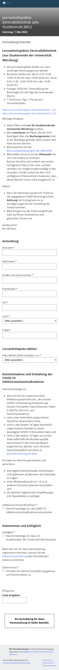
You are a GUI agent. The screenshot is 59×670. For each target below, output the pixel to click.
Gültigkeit (8, 532)
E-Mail (6, 330)
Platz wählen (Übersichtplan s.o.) (21, 355)
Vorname (8, 247)
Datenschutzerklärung (15, 556)
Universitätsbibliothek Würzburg (16, 663)
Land (5, 316)
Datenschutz (10, 567)
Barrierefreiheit (49, 665)
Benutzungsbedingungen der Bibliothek (29, 150)
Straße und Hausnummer (17, 275)
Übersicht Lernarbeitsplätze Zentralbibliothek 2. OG (29, 113)
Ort (4, 302)
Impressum (47, 660)
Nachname (9, 261)
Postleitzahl (9, 289)
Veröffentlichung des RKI (22, 453)
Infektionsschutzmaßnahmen (19, 505)
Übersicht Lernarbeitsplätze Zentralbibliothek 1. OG (29, 109)
